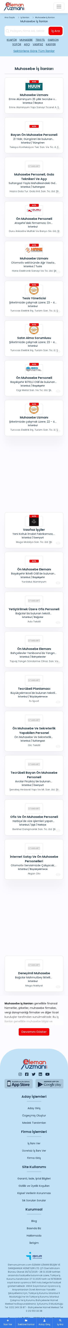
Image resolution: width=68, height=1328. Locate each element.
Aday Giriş (34, 1108)
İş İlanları (25, 17)
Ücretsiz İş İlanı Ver (34, 1151)
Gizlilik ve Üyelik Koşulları (34, 1186)
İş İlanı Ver (34, 1143)
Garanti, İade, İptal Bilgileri (34, 1178)
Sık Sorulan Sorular (34, 1200)
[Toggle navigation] (59, 6)
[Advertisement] (34, 473)
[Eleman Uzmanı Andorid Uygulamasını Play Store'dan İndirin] (50, 1083)
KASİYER (51, 44)
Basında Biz (34, 1228)
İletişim (34, 1243)
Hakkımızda (34, 1235)
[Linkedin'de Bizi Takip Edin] (40, 1074)
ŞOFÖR (16, 44)
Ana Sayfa (10, 17)
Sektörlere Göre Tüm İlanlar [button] (34, 51)
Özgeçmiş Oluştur (34, 1115)
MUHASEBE (26, 40)
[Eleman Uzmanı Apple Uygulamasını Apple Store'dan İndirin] (19, 1083)
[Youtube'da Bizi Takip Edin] (47, 1074)
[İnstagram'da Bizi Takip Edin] (20, 1074)
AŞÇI (27, 44)
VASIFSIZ (38, 44)
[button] (60, 1323)
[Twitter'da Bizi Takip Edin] (34, 1074)
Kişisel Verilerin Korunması (34, 1193)
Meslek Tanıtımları (34, 1123)
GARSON (53, 40)
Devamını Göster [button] (34, 1032)
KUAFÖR (12, 40)
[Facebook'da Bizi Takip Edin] (27, 1074)
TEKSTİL (40, 40)
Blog (34, 1221)
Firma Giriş (34, 1158)
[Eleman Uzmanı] (14, 6)
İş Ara (55, 31)
